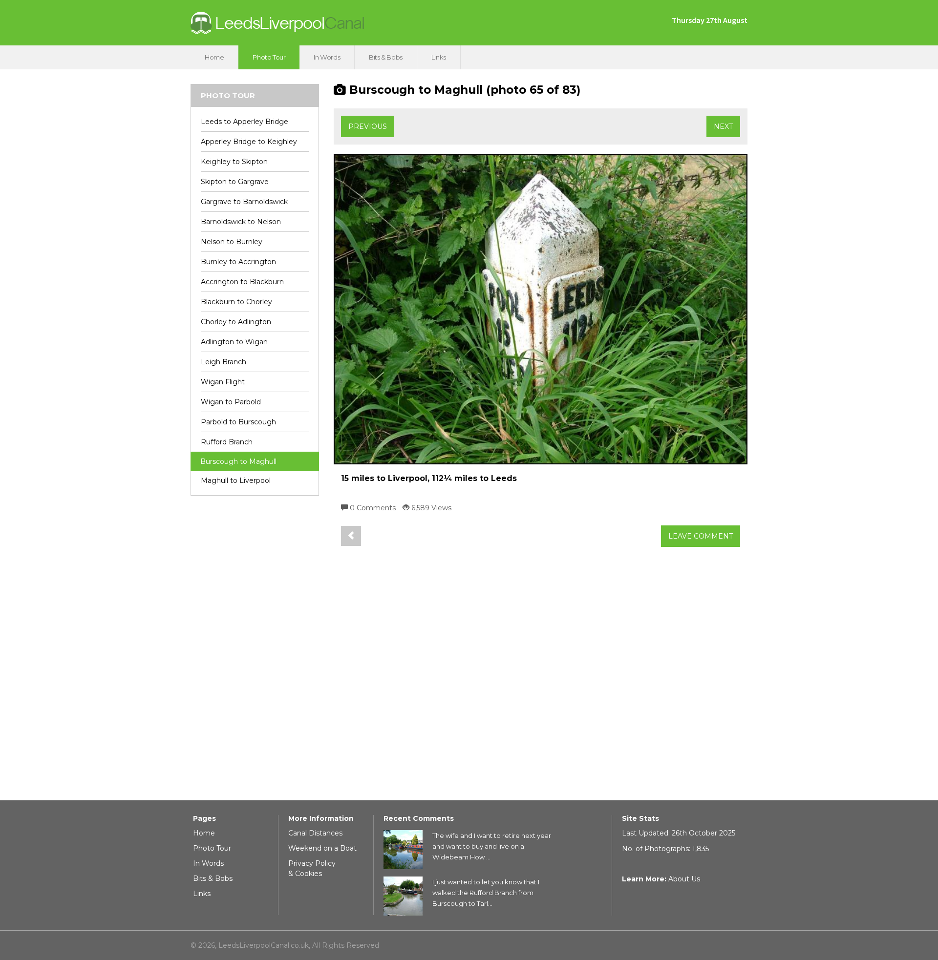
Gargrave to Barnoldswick (244, 201)
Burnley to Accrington (238, 261)
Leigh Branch (223, 361)
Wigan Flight (223, 381)
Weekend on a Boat (322, 848)
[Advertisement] (255, 651)
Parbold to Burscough (238, 421)
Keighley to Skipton (234, 161)
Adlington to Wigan (234, 341)
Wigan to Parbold (231, 401)
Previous (367, 126)
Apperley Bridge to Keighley (249, 141)
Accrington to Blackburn (242, 281)
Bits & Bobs (386, 57)
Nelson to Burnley (231, 241)
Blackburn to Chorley (236, 301)
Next (723, 126)
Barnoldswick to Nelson (241, 221)
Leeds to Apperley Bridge (244, 121)
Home (214, 57)
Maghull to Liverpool (236, 480)
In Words (327, 57)
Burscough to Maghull (238, 461)
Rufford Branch (227, 442)
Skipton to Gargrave (235, 181)
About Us (684, 879)
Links (438, 57)
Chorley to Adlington (236, 321)
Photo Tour (269, 57)
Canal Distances (315, 833)
